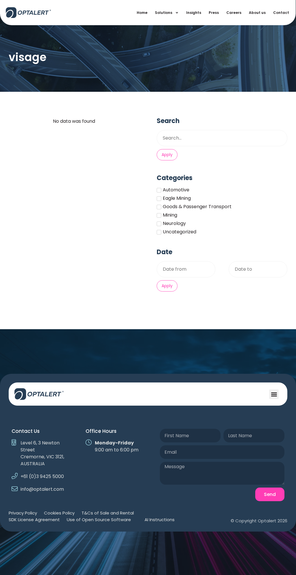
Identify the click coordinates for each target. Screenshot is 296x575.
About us (257, 12)
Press (214, 12)
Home (142, 12)
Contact (281, 12)
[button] (274, 394)
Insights (193, 12)
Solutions (163, 12)
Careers (233, 12)
